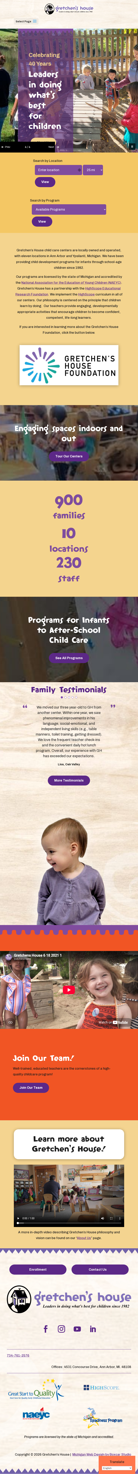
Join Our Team (31, 1087)
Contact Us (98, 1269)
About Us (84, 1238)
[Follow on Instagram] (61, 1329)
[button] (35, 23)
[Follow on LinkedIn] (93, 1329)
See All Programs (69, 658)
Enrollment (38, 1269)
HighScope (86, 294)
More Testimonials (69, 780)
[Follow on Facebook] (45, 1329)
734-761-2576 (18, 1355)
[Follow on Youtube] (77, 1329)
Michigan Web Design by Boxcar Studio (101, 1454)
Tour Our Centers (68, 456)
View (45, 182)
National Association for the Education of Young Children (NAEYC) (71, 282)
